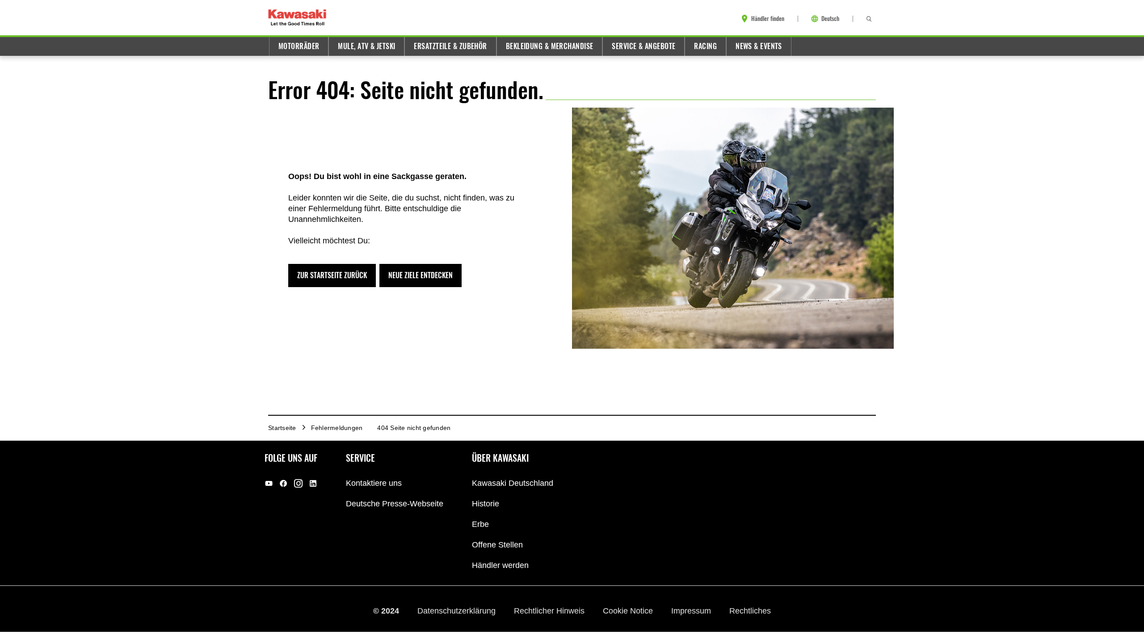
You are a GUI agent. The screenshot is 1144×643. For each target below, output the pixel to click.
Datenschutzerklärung (457, 610)
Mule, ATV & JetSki (366, 46)
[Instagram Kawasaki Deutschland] (298, 483)
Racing (705, 46)
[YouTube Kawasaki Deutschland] (269, 483)
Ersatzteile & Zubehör (450, 46)
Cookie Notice (629, 610)
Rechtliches (750, 610)
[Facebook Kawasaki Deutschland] (283, 483)
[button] (332, 275)
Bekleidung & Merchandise (549, 46)
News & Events (759, 46)
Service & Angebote (643, 46)
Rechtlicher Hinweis (550, 610)
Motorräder (298, 46)
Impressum (692, 610)
